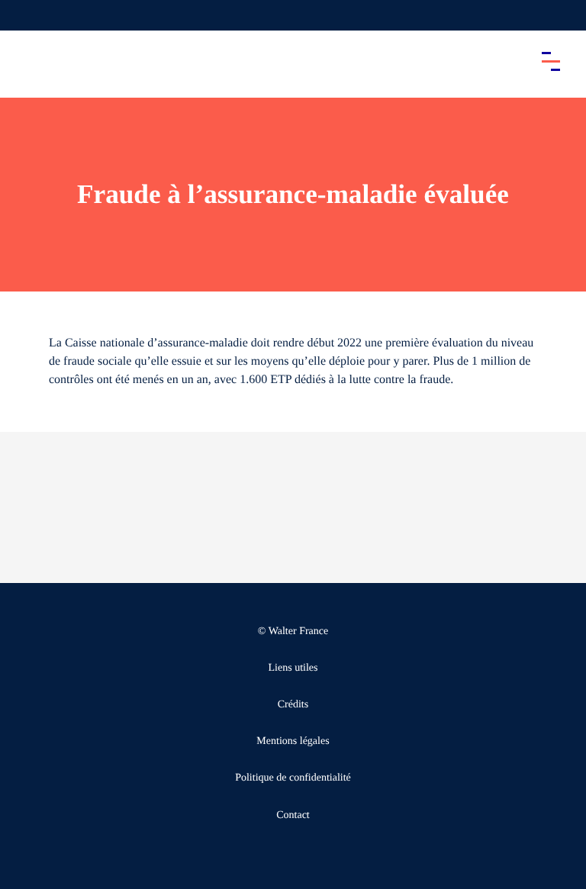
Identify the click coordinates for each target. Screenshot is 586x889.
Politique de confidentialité (293, 778)
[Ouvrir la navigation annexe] (24, 15)
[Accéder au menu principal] (551, 61)
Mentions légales (292, 741)
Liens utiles (293, 668)
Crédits (293, 704)
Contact (293, 815)
